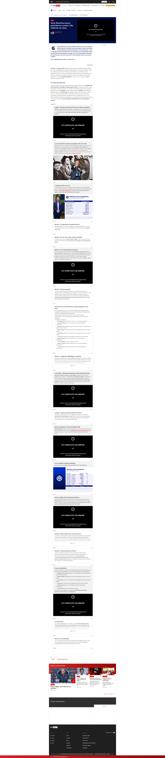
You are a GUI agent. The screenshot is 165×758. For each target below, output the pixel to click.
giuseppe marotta (62, 659)
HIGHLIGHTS (78, 5)
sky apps (68, 738)
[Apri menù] (51, 5)
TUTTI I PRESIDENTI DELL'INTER (58, 59)
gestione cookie (86, 735)
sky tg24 (52, 738)
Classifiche (79, 10)
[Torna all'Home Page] (56, 5)
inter (53, 659)
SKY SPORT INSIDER (110, 5)
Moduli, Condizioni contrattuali (66, 753)
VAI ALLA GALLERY (76, 153)
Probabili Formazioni (87, 10)
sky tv (67, 735)
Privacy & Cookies (75, 753)
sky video (52, 740)
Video (63, 10)
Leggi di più (72, 365)
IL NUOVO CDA (70, 59)
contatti (108, 753)
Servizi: (67, 732)
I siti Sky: (51, 732)
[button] (80, 756)
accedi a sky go (109, 732)
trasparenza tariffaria (98, 753)
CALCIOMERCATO (94, 5)
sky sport (52, 735)
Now (67, 740)
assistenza (104, 753)
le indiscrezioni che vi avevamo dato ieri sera (80, 430)
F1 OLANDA (102, 5)
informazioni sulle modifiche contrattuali (86, 753)
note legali (85, 740)
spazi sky (68, 745)
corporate (84, 747)
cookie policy (85, 738)
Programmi (68, 747)
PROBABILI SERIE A (86, 5)
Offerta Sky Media (86, 745)
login (113, 1)
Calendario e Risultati (71, 10)
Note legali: (84, 732)
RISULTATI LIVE (71, 5)
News (60, 10)
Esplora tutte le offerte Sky (62, 1)
